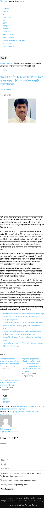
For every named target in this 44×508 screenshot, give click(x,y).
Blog (4, 14)
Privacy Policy (8, 35)
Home (2, 63)
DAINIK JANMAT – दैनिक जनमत (14, 40)
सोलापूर (5, 23)
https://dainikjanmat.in (9, 432)
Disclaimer (28, 501)
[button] (0, 4)
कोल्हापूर (5, 26)
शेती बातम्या (6, 402)
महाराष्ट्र (5, 11)
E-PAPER (3, 498)
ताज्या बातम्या (7, 17)
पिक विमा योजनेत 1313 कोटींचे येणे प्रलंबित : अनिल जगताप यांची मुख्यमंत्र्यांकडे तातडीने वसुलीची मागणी (21, 80)
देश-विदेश (5, 29)
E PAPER (6, 8)
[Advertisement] (22, 147)
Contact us (11, 501)
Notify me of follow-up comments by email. (19, 480)
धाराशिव (5, 20)
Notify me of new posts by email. (15, 485)
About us (6, 32)
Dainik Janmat (8, 38)
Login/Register (8, 46)
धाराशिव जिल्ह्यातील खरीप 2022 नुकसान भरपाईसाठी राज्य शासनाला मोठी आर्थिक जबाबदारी (10, 361)
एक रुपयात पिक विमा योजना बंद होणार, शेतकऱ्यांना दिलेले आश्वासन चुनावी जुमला (9, 382)
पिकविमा (5, 399)
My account (7, 43)
